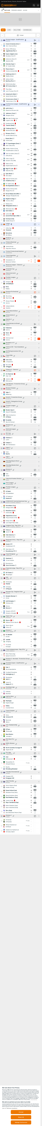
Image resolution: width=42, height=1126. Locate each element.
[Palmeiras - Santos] (20, 328)
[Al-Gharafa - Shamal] (20, 582)
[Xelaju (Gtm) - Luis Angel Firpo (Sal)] (20, 521)
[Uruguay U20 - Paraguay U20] (20, 777)
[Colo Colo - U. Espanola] (20, 360)
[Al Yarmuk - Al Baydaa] (20, 820)
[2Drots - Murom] (20, 607)
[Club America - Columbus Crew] (20, 535)
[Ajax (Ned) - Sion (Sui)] (20, 174)
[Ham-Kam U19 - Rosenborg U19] (20, 550)
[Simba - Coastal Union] (20, 706)
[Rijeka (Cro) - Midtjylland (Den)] (20, 204)
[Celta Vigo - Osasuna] (20, 229)
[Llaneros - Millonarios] (20, 379)
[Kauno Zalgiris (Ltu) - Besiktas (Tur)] (20, 54)
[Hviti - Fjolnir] (20, 474)
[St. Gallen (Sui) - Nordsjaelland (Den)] (20, 184)
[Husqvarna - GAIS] (20, 678)
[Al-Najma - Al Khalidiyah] (20, 282)
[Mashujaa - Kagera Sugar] (20, 701)
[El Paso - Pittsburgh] (20, 730)
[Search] (34, 5)
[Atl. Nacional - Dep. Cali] (20, 374)
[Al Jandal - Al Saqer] (20, 645)
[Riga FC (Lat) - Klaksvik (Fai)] (20, 169)
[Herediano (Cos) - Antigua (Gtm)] (20, 506)
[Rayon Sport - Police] (20, 626)
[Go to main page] (10, 5)
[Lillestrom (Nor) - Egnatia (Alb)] (20, 59)
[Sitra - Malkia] (20, 287)
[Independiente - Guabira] (20, 307)
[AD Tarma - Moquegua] (20, 573)
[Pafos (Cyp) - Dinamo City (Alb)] (20, 159)
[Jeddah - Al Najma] (20, 640)
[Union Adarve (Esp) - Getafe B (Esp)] (20, 786)
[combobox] (20, 35)
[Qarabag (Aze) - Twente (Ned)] (20, 124)
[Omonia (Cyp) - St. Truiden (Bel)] (20, 64)
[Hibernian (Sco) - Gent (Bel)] (20, 209)
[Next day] (38, 35)
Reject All (21, 1117)
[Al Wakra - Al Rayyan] (20, 587)
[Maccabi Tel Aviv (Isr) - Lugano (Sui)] (20, 119)
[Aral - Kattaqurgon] (20, 757)
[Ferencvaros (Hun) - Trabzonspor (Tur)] (20, 100)
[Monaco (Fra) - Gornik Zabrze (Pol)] (20, 134)
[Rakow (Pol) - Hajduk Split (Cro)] (20, 164)
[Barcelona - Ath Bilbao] (20, 234)
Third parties (34, 1099)
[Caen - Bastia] (20, 452)
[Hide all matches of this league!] (38, 40)
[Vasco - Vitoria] (20, 333)
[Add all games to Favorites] (1, 40)
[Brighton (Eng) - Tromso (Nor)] (20, 199)
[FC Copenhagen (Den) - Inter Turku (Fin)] (20, 144)
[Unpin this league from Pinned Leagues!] (25, 40)
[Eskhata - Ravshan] (20, 692)
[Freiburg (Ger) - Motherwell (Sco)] (20, 129)
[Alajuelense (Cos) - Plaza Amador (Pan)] (20, 516)
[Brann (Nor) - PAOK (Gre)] (20, 139)
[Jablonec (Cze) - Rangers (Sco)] (20, 114)
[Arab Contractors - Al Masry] (20, 416)
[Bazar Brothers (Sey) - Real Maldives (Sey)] (20, 796)
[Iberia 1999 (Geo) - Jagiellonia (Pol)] (20, 49)
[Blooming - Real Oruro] (20, 296)
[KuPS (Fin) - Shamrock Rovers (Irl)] (20, 109)
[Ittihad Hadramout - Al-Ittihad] (20, 825)
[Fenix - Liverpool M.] (20, 716)
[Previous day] (2, 35)
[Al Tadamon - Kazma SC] (20, 497)
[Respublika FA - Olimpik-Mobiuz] (20, 762)
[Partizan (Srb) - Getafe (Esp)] (20, 219)
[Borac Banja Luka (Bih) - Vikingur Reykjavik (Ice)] (20, 194)
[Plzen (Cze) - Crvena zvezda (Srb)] (20, 70)
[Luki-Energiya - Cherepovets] (20, 602)
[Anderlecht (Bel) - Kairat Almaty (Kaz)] (20, 95)
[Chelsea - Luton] (20, 438)
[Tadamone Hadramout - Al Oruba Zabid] (20, 830)
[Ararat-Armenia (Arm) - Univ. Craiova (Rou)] (20, 44)
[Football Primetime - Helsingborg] (20, 673)
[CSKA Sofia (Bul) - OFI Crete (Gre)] (20, 85)
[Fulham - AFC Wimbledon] (20, 443)
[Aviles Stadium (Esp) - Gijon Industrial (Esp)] (20, 806)
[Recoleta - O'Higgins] (20, 365)
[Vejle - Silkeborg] (20, 393)
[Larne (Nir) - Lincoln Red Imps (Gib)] (20, 214)
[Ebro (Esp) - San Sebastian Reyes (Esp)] (20, 811)
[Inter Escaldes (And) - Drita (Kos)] (20, 154)
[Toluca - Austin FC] (20, 530)
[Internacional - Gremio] (20, 338)
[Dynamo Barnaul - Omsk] (20, 597)
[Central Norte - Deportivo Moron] (20, 247)
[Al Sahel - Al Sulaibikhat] (20, 492)
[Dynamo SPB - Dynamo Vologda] (20, 612)
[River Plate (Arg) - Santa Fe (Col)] (20, 654)
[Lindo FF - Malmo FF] (20, 683)
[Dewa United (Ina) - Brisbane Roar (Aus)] (20, 791)
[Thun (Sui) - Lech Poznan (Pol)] (20, 90)
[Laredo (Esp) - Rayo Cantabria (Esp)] (20, 801)
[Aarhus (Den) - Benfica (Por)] (20, 80)
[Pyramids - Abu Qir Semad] (20, 421)
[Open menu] (38, 5)
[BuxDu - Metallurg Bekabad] (20, 767)
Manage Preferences (21, 1122)
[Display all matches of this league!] (38, 239)
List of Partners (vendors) (9, 1108)
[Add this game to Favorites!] (1, 45)
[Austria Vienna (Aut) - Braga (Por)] (20, 189)
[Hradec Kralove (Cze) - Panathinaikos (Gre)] (20, 149)
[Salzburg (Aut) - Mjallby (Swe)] (20, 75)
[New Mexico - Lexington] (20, 735)
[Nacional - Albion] (20, 721)
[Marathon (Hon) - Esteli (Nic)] (20, 511)
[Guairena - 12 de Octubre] (20, 559)
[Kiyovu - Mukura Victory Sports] (20, 621)
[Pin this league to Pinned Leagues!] (12, 238)
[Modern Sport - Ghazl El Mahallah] (20, 410)
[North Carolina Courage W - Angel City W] (20, 748)
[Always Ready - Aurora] (20, 301)
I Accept (21, 1112)
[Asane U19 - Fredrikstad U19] (20, 545)
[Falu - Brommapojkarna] (20, 668)
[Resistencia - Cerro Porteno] (20, 564)
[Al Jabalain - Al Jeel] (20, 635)
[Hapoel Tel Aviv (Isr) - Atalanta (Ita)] (20, 179)
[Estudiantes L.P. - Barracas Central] (20, 260)
